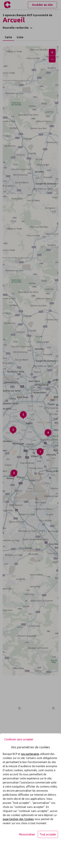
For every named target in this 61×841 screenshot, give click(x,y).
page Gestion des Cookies (18, 819)
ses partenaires (30, 753)
